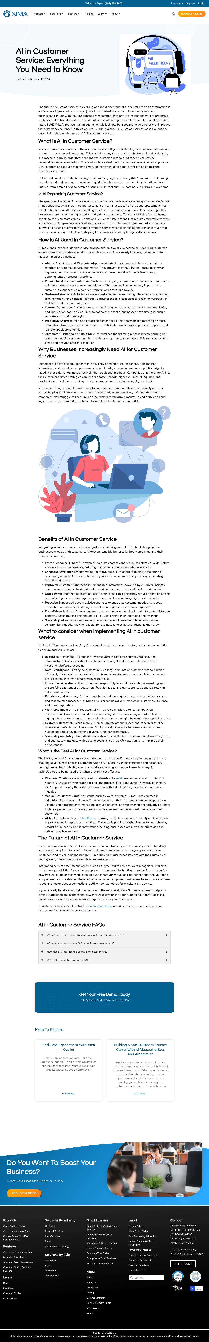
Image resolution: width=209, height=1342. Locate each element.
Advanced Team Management (18, 1262)
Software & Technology (57, 1246)
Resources (8, 1288)
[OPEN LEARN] (106, 14)
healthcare (89, 818)
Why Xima (92, 1282)
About (90, 1277)
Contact (176, 1220)
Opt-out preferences (139, 1270)
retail (119, 778)
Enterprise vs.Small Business (101, 1258)
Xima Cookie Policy (138, 1231)
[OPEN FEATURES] (80, 14)
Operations (50, 1270)
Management (51, 1275)
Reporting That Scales (98, 1253)
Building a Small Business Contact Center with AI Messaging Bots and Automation (140, 1049)
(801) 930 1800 (113, 3)
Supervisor (50, 1260)
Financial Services (54, 1231)
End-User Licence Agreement (143, 1255)
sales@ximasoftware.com (183, 1225)
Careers (91, 1313)
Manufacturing (52, 1236)
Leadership (92, 1287)
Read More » (68, 1094)
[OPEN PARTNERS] (182, 3)
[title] (197, 1276)
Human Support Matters (99, 1248)
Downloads (93, 1307)
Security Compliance (139, 1265)
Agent (48, 1265)
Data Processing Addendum (143, 1236)
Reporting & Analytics (14, 1257)
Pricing (90, 1292)
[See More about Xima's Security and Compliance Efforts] (179, 1276)
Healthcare (50, 1226)
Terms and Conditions (140, 1249)
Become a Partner (96, 1297)
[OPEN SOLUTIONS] (63, 14)
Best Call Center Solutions (100, 1263)
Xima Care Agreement (140, 1260)
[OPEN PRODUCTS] (45, 14)
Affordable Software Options (102, 1243)
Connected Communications (17, 1252)
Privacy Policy (136, 1226)
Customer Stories (12, 1293)
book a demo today (100, 906)
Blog (5, 1283)
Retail (48, 1241)
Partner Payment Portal (99, 1302)
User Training (10, 1298)
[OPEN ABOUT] (120, 14)
